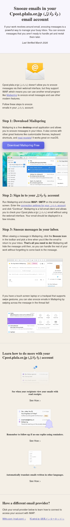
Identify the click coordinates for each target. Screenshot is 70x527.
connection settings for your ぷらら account (43, 205)
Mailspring (12, 95)
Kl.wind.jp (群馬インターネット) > (47, 518)
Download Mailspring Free (23, 145)
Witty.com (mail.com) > (14, 518)
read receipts (24, 137)
